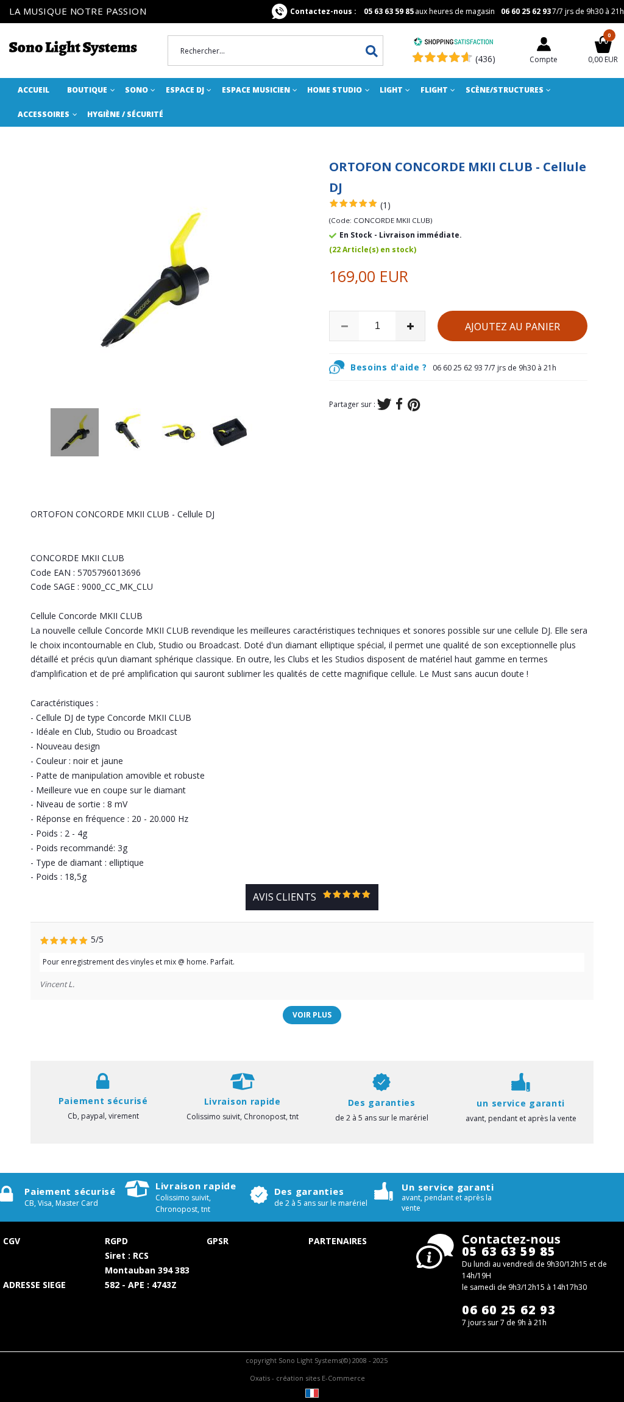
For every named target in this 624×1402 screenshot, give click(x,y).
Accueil (33, 90)
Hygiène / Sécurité (125, 114)
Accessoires (43, 114)
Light (391, 90)
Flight (434, 90)
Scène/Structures (505, 90)
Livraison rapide (195, 1186)
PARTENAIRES (337, 1241)
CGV (11, 1241)
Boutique (87, 90)
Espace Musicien (256, 90)
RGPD (116, 1241)
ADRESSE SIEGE (34, 1284)
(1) (385, 205)
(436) (485, 59)
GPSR (218, 1241)
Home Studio (334, 90)
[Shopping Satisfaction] (453, 43)
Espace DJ (185, 90)
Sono (136, 90)
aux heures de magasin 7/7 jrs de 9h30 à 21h (457, 11)
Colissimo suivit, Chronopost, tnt (242, 1116)
